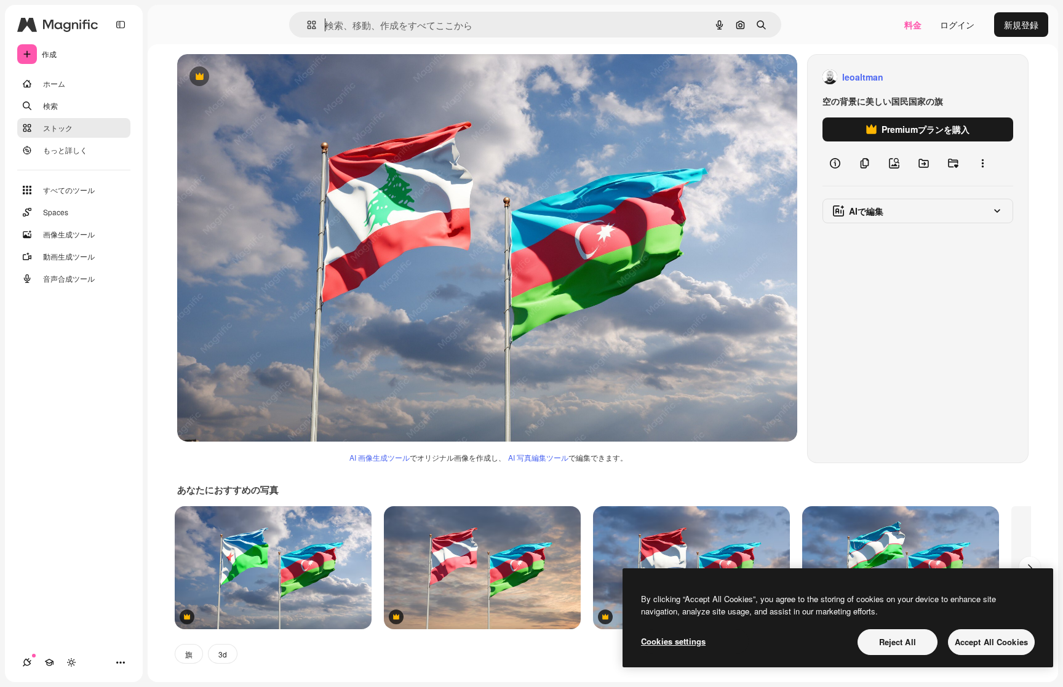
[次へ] (1030, 567)
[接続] (27, 662)
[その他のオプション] (982, 163)
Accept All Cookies (991, 642)
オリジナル (262, 77)
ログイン (957, 24)
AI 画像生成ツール (379, 457)
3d (222, 654)
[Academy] (49, 662)
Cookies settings (673, 641)
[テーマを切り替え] (71, 662)
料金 (913, 24)
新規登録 (1021, 24)
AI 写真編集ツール (538, 457)
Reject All (897, 642)
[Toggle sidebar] (120, 24)
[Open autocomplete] (307, 25)
